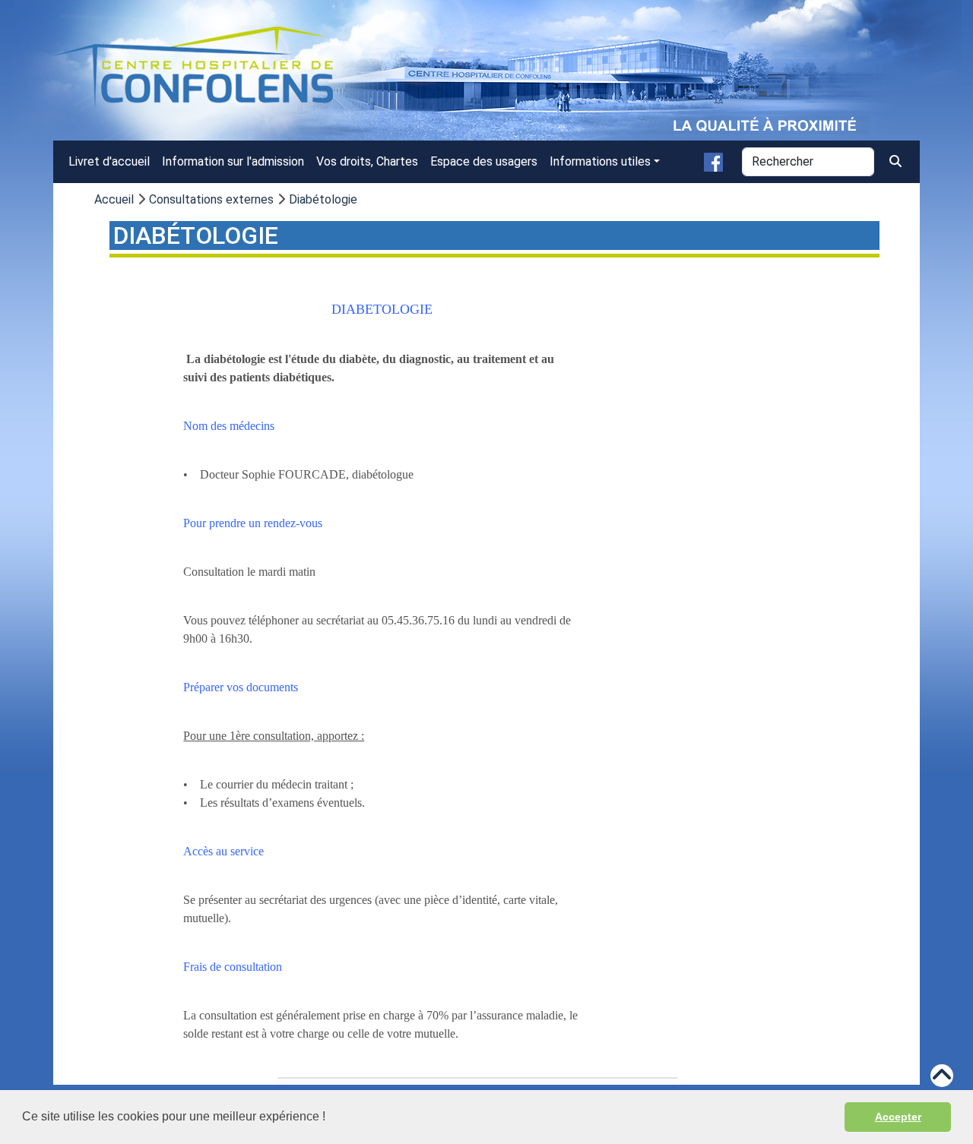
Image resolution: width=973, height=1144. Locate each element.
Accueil (114, 199)
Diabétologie (323, 199)
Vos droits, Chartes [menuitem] (367, 161)
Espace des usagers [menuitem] (483, 161)
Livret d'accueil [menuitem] (109, 161)
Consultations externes (211, 199)
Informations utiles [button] (600, 161)
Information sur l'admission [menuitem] (233, 161)
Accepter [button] (898, 1117)
